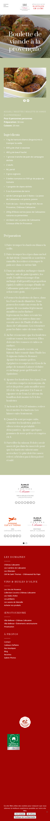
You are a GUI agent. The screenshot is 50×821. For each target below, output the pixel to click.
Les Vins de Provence (12, 590)
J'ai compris (19, 814)
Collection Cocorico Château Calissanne (20, 593)
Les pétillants (9, 599)
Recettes (19, 111)
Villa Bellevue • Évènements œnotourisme (20, 624)
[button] (24, 543)
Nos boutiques (10, 648)
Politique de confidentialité (25, 817)
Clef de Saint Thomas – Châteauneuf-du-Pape (22, 574)
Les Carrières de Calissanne (15, 568)
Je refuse (31, 814)
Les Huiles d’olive (11, 596)
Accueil (8, 111)
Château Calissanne (12, 565)
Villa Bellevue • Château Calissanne (18, 621)
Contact (7, 642)
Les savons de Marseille (13, 602)
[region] (25, 493)
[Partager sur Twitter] (27, 100)
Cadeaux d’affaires (11, 645)
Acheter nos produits (12, 605)
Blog (6, 652)
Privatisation (9, 627)
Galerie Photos (10, 658)
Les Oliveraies (9, 571)
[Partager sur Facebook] (24, 100)
